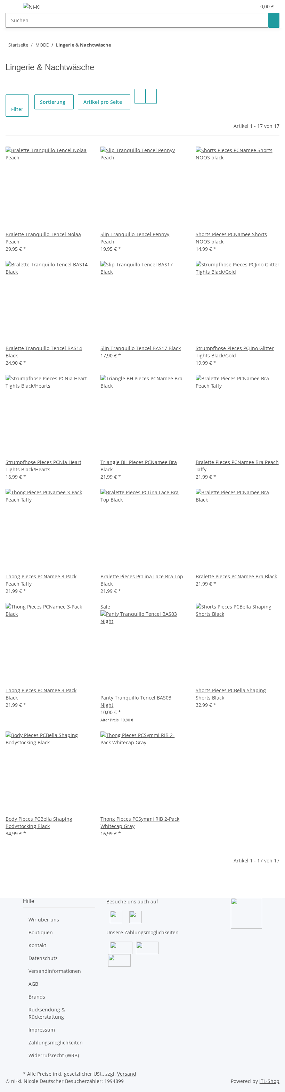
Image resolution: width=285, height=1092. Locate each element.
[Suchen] (273, 20)
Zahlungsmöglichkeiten (55, 1042)
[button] (236, 6)
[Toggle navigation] (14, 8)
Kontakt (37, 945)
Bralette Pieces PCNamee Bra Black (236, 576)
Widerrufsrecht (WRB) (53, 1055)
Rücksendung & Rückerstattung (46, 1013)
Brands (36, 996)
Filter (17, 109)
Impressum (41, 1029)
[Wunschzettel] (247, 6)
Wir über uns (43, 919)
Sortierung (52, 102)
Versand (126, 1073)
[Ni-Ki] (32, 7)
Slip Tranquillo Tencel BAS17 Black (140, 348)
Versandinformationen (54, 971)
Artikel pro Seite (102, 102)
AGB (33, 984)
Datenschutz (43, 958)
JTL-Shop (269, 1081)
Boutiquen (40, 932)
